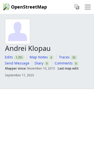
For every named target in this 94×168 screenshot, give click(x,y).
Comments (64, 63)
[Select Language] (76, 7)
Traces (64, 57)
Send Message (17, 63)
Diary (39, 63)
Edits (9, 57)
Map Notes (39, 57)
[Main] (87, 7)
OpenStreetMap (29, 7)
